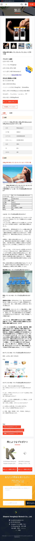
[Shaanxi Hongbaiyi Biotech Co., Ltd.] (7, 4)
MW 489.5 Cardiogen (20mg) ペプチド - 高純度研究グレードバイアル (25, 462)
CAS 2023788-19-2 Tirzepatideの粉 (13, 430)
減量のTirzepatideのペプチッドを (13, 433)
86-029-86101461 (29, 1)
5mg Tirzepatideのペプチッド (12, 426)
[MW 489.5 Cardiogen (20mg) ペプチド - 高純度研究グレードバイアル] (25, 453)
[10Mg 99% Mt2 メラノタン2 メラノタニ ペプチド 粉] (17, 30)
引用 (31, 4)
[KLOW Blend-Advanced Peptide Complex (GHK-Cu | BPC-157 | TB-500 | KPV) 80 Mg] (10, 453)
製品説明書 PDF (16, 75)
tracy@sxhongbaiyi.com (8, 1)
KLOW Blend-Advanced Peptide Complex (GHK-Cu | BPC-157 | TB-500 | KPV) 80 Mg (9, 462)
